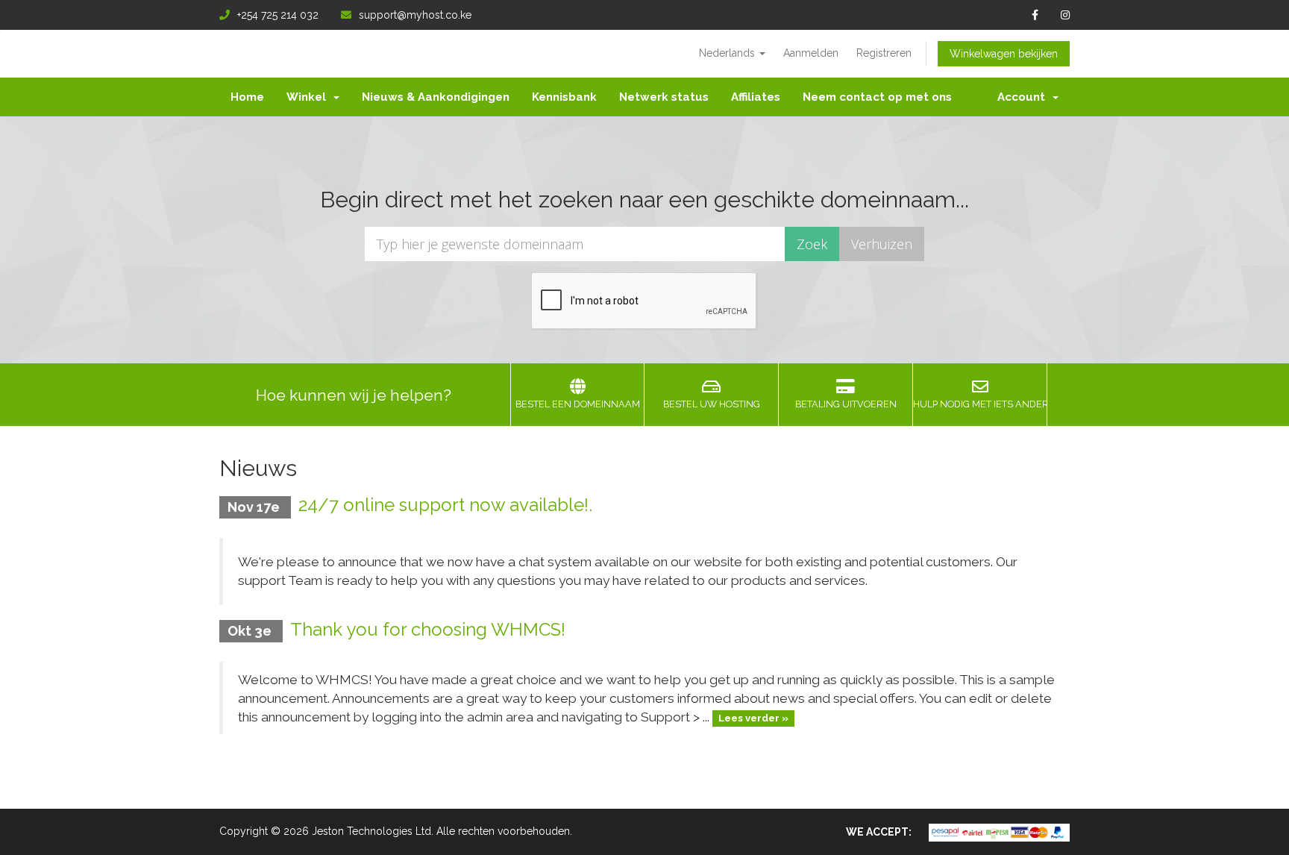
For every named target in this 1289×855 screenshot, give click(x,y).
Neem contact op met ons (877, 97)
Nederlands (728, 53)
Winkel (309, 97)
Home (247, 97)
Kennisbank (564, 97)
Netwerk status (664, 97)
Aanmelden (810, 53)
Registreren (884, 53)
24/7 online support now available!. (445, 505)
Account (1024, 97)
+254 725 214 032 (278, 15)
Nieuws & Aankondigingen (435, 97)
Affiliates (755, 97)
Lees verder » (753, 718)
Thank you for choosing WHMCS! (427, 629)
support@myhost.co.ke (415, 15)
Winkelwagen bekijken (1004, 54)
